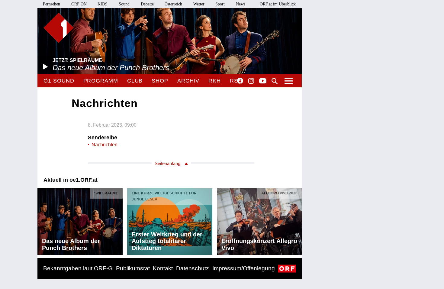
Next (297, 220)
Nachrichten (104, 144)
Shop (160, 81)
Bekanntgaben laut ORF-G (78, 268)
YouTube (262, 81)
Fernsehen (51, 4)
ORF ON (79, 4)
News (240, 4)
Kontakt (163, 268)
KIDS (103, 4)
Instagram (251, 81)
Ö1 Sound (58, 81)
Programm (100, 81)
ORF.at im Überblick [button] (278, 4)
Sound (124, 4)
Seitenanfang (167, 163)
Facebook (240, 81)
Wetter (198, 4)
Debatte (147, 4)
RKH (214, 81)
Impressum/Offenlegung (243, 268)
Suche (275, 81)
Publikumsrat (133, 268)
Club (135, 81)
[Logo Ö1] (58, 28)
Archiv (188, 81)
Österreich (173, 4)
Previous (42, 220)
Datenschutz (192, 268)
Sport (220, 4)
